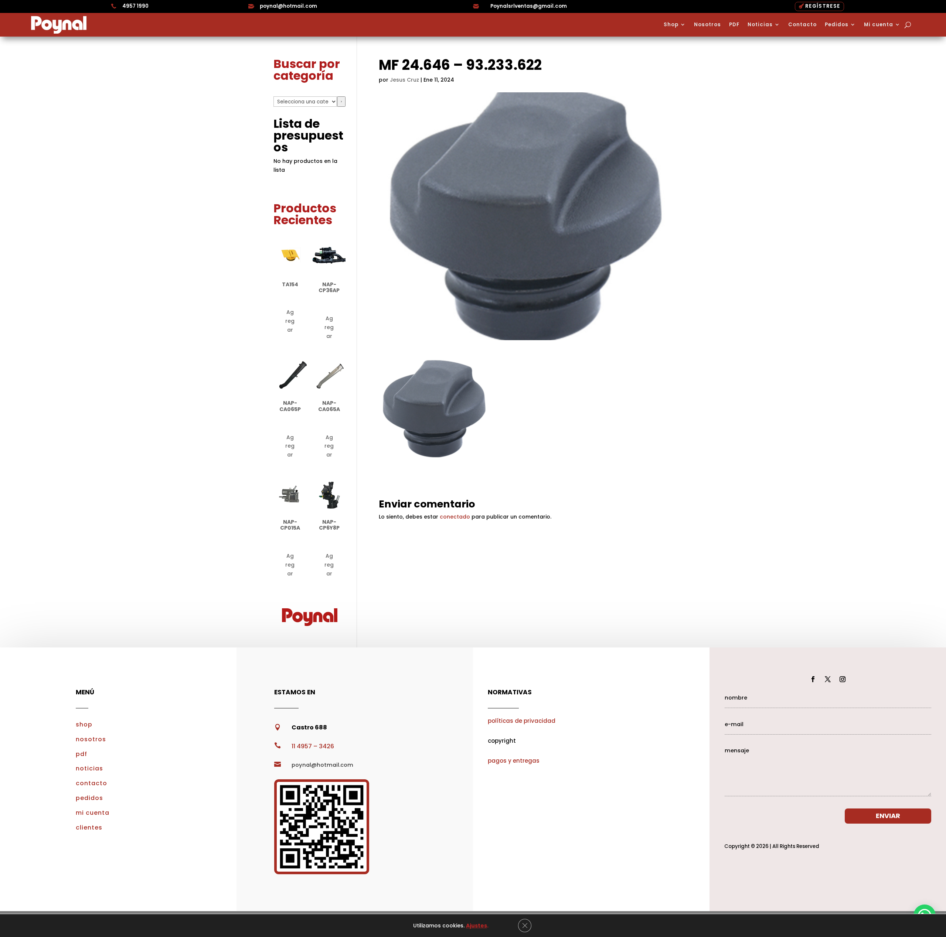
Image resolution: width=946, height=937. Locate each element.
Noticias (760, 24)
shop (84, 724)
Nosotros (707, 24)
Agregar (290, 321)
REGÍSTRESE (822, 6)
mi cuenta (92, 812)
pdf (81, 754)
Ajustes (476, 925)
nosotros (91, 739)
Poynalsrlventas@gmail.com (528, 6)
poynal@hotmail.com (288, 6)
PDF (734, 24)
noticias (89, 768)
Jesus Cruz (404, 79)
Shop (671, 24)
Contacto (802, 24)
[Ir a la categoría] (341, 101)
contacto (91, 783)
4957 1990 (135, 6)
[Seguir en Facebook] (813, 679)
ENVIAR (888, 815)
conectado (455, 516)
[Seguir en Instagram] (842, 679)
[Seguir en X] (828, 679)
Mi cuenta (878, 24)
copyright (502, 741)
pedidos (89, 798)
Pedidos (836, 24)
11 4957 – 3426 (313, 746)
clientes (89, 827)
